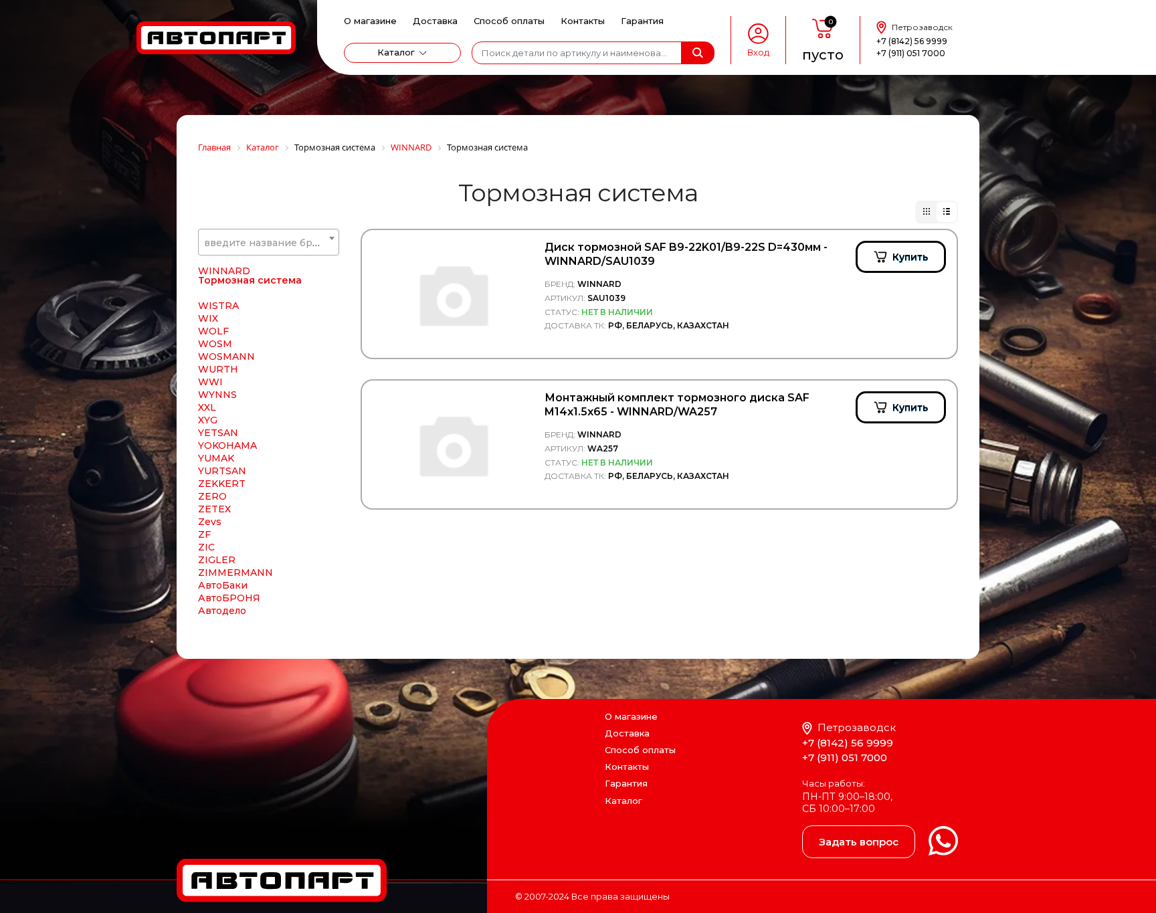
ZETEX (214, 509)
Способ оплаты (509, 20)
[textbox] (269, 242)
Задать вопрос (858, 841)
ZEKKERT (222, 484)
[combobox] (268, 242)
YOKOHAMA (227, 445)
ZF (204, 534)
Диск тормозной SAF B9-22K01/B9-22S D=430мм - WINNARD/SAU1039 (686, 254)
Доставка (435, 20)
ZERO (212, 496)
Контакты (583, 20)
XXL (207, 407)
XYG (207, 420)
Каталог (396, 52)
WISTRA (218, 306)
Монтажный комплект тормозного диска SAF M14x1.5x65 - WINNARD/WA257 (677, 404)
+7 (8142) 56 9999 (911, 41)
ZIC (206, 547)
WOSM (215, 344)
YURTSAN (222, 471)
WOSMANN (226, 356)
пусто (823, 55)
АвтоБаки (223, 585)
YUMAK (216, 458)
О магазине (370, 20)
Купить (910, 257)
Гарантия (642, 20)
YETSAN (218, 433)
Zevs (209, 522)
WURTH (218, 369)
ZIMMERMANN (235, 573)
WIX (208, 318)
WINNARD (224, 271)
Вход (758, 52)
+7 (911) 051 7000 (910, 53)
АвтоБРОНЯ (229, 598)
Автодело (222, 611)
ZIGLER (216, 560)
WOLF (213, 331)
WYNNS (217, 395)
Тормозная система (250, 280)
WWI (210, 382)
